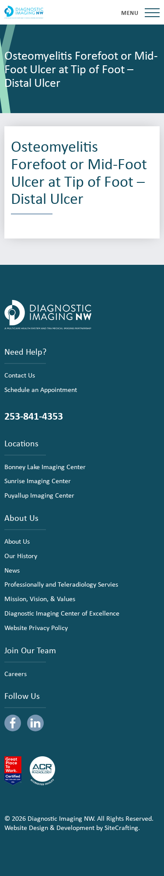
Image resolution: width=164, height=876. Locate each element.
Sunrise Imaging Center (37, 480)
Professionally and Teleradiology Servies (61, 584)
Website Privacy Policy (36, 627)
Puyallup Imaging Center (39, 495)
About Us (17, 541)
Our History (20, 555)
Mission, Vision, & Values (39, 598)
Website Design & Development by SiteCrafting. (72, 827)
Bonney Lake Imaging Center (45, 466)
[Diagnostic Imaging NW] (23, 12)
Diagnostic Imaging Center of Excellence (61, 613)
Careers (15, 673)
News (12, 570)
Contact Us (19, 375)
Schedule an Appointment (40, 389)
